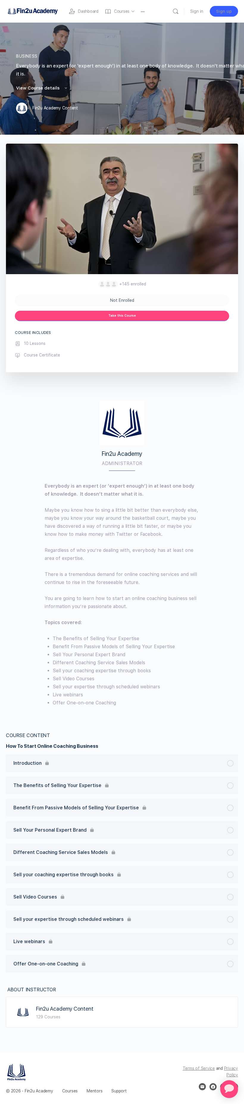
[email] (202, 1086)
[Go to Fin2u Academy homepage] (33, 10)
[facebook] (213, 1086)
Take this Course (122, 316)
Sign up (224, 11)
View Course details (38, 88)
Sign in (196, 11)
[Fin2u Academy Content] (23, 1012)
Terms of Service (199, 1068)
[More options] (142, 11)
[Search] (176, 11)
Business (26, 56)
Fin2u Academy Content (64, 1009)
